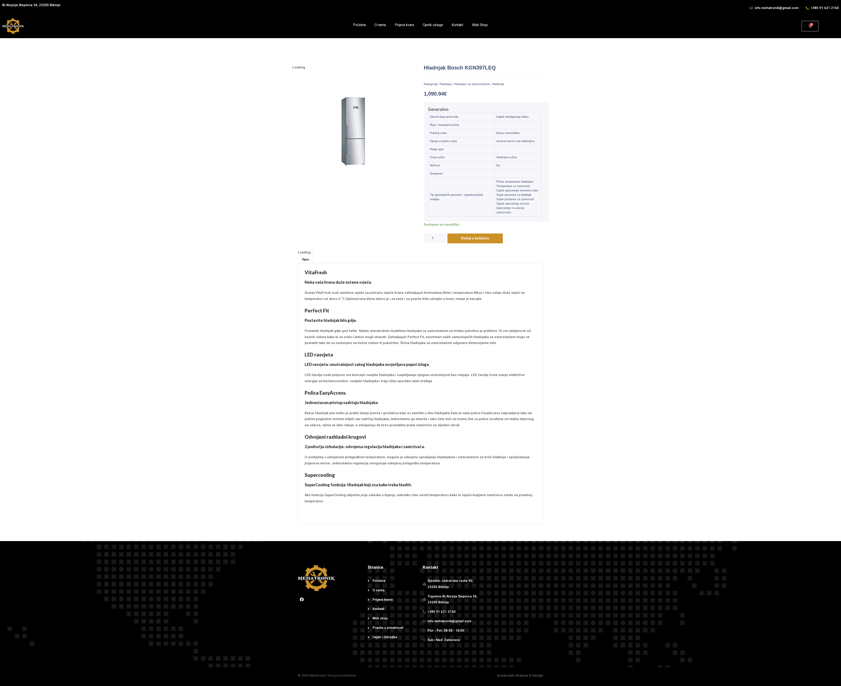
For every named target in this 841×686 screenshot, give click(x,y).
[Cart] (810, 26)
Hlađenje (498, 84)
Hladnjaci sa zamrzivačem (472, 84)
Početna (359, 25)
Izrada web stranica (512, 675)
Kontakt (457, 25)
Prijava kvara (404, 25)
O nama (380, 25)
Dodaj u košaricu (475, 238)
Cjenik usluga (433, 25)
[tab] (484, 109)
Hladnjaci (446, 84)
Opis (305, 259)
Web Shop (480, 25)
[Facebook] (302, 599)
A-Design (536, 675)
